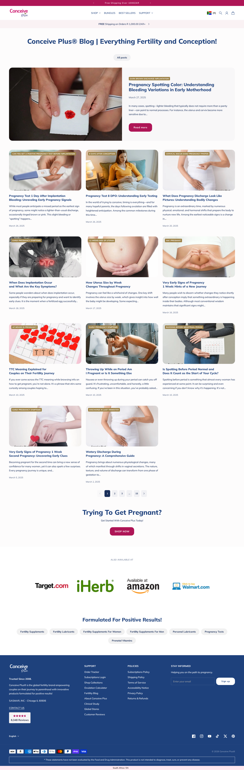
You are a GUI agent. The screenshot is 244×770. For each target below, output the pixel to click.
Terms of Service (137, 682)
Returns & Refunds (138, 698)
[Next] (150, 3)
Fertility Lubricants (63, 631)
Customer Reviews (94, 714)
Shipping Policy (136, 677)
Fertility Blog (91, 693)
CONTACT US (16, 707)
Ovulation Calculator (95, 687)
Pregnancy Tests (214, 631)
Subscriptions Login (95, 677)
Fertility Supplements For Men (147, 631)
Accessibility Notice (138, 687)
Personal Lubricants (184, 631)
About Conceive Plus (95, 698)
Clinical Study (91, 703)
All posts (122, 57)
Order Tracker (91, 671)
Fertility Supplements (32, 631)
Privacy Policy (135, 693)
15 (136, 493)
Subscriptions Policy (139, 671)
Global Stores (91, 708)
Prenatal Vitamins (122, 640)
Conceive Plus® (227, 751)
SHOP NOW (122, 531)
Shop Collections (93, 682)
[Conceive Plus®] (19, 13)
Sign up (225, 681)
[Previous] (93, 3)
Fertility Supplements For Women (102, 631)
